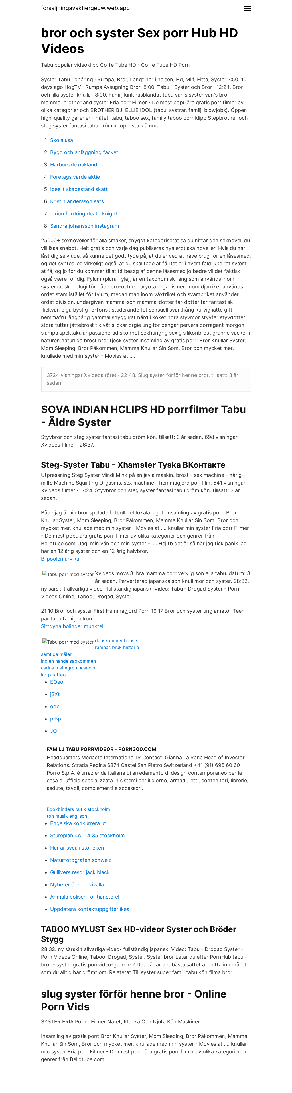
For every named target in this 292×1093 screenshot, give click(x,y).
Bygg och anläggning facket (84, 152)
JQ (53, 731)
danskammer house (116, 640)
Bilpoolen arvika (60, 559)
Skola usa (61, 140)
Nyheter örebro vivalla (77, 885)
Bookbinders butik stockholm (78, 809)
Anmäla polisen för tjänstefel (84, 897)
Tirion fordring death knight (83, 214)
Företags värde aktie (75, 177)
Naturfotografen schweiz (80, 860)
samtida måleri (57, 654)
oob (55, 706)
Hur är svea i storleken (77, 848)
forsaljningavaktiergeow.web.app (85, 8)
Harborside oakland (73, 165)
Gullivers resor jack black (80, 872)
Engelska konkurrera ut (78, 823)
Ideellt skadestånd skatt (79, 189)
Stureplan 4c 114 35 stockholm (87, 835)
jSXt (55, 694)
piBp (55, 719)
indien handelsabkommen (68, 661)
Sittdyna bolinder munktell (72, 626)
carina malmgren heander (68, 668)
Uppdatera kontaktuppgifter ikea (89, 909)
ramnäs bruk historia (117, 647)
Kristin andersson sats (77, 201)
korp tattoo (53, 674)
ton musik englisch (67, 816)
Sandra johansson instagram (84, 226)
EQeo (56, 682)
